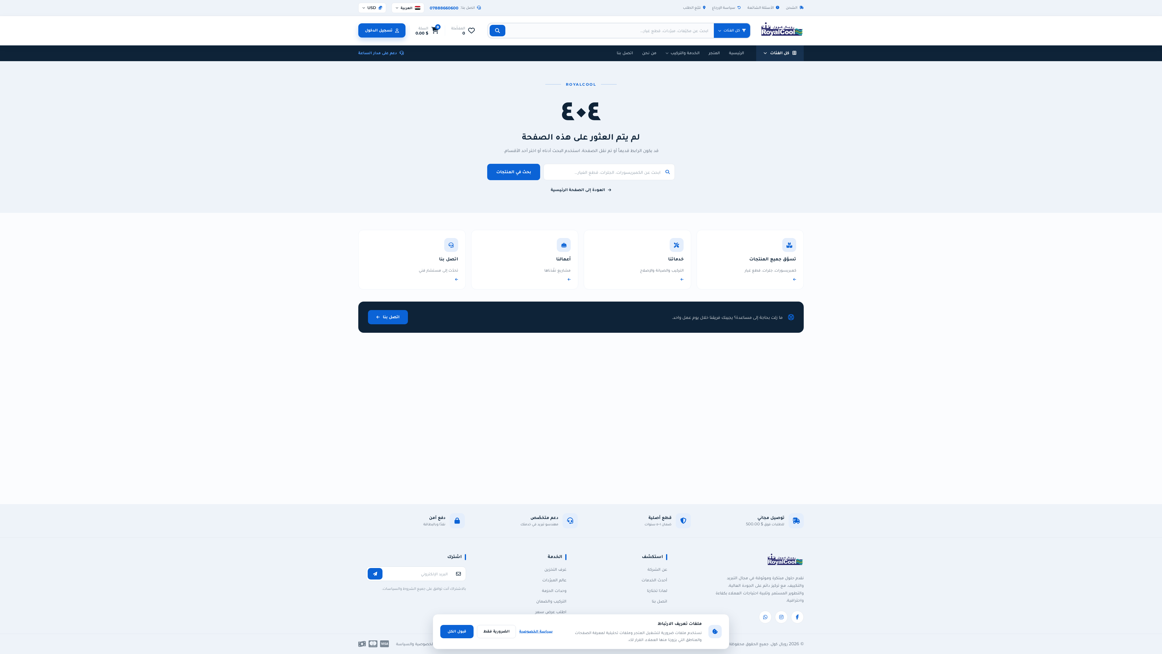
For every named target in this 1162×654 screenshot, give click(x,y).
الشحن (791, 7)
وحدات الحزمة (554, 590)
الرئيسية (736, 52)
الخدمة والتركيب (685, 52)
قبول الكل (457, 631)
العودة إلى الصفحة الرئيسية (578, 189)
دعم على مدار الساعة (377, 52)
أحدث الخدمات (654, 580)
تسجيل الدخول (378, 30)
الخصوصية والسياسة (415, 643)
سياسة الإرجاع (723, 7)
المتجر (714, 52)
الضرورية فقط (496, 631)
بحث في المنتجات (513, 171)
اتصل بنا (625, 52)
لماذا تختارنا (657, 590)
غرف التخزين (555, 569)
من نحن (649, 52)
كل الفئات (779, 52)
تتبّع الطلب (692, 7)
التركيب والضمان (551, 601)
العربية (410, 7)
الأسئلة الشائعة (760, 7)
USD (371, 7)
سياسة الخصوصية (536, 631)
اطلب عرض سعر (550, 611)
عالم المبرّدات (554, 580)
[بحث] (497, 30)
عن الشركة (657, 569)
